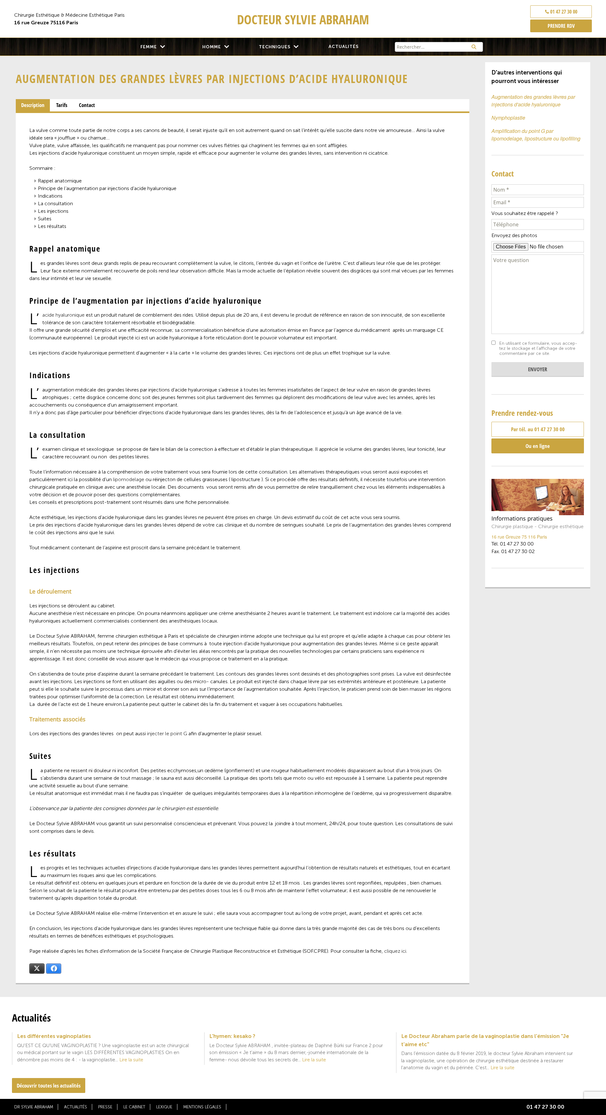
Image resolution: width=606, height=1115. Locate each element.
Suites (44, 219)
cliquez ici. (395, 951)
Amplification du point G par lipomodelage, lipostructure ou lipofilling (535, 134)
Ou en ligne (538, 446)
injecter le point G (167, 733)
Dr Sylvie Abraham (33, 1107)
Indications (50, 196)
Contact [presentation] (87, 105)
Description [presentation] (33, 105)
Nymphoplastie (508, 117)
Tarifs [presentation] (61, 105)
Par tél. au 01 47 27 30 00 (538, 429)
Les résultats (52, 226)
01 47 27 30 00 (563, 11)
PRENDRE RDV (561, 25)
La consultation (55, 203)
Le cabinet (134, 1107)
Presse (105, 1107)
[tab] (33, 105)
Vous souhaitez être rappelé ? (524, 213)
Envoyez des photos (514, 235)
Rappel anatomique (60, 181)
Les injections (53, 211)
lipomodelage (128, 479)
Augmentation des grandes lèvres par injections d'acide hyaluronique (533, 100)
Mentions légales (202, 1107)
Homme (211, 47)
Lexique (164, 1107)
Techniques (274, 47)
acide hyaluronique (63, 315)
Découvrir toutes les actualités (48, 1085)
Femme (148, 47)
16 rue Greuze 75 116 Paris (519, 537)
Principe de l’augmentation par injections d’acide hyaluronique (107, 188)
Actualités (344, 46)
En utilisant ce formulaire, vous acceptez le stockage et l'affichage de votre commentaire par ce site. (538, 348)
